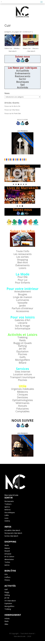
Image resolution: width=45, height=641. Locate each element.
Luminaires (22, 300)
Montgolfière (22, 360)
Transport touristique (22, 377)
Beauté (7, 551)
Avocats (22, 405)
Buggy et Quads (22, 343)
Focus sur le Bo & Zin (12, 106)
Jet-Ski (22, 348)
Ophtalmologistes (22, 400)
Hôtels (7, 618)
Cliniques (22, 394)
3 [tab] (18, 184)
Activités (22, 87)
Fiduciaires (22, 408)
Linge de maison (22, 297)
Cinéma (7, 521)
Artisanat (7, 554)
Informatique (22, 328)
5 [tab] (23, 184)
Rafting (22, 346)
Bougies (22, 294)
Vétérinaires (22, 403)
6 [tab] (26, 184)
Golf (6, 589)
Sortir (22, 79)
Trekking (22, 337)
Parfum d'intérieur (22, 308)
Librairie (22, 323)
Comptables (22, 411)
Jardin (22, 305)
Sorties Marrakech (11, 536)
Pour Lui (22, 279)
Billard (22, 362)
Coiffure (7, 577)
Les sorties (22, 256)
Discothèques (9, 512)
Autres (7, 565)
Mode (6, 545)
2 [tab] (16, 184)
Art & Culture (9, 556)
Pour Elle (23, 277)
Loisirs (22, 268)
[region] (19, 175)
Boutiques (22, 82)
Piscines (22, 354)
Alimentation (9, 559)
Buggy (6, 592)
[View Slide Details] (19, 175)
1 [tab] (13, 184)
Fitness (7, 580)
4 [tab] (21, 184)
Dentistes (22, 397)
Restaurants (22, 76)
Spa (22, 84)
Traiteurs (7, 504)
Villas (6, 624)
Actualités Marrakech (12, 530)
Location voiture (22, 374)
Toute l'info (22, 251)
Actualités (22, 70)
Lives (6, 518)
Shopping (22, 259)
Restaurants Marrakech (13, 533)
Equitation (8, 603)
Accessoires (22, 311)
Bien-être (22, 262)
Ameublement (22, 291)
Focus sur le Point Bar (12, 113)
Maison (7, 548)
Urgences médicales (22, 389)
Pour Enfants (22, 282)
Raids (22, 340)
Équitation (22, 351)
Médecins (22, 391)
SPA (5, 574)
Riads (6, 621)
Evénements (22, 73)
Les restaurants (23, 254)
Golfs (23, 357)
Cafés (6, 515)
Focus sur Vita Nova (11, 110)
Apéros (7, 507)
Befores (7, 509)
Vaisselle (22, 302)
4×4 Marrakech (10, 600)
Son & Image (22, 325)
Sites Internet (22, 371)
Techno (7, 562)
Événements (23, 265)
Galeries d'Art (22, 320)
